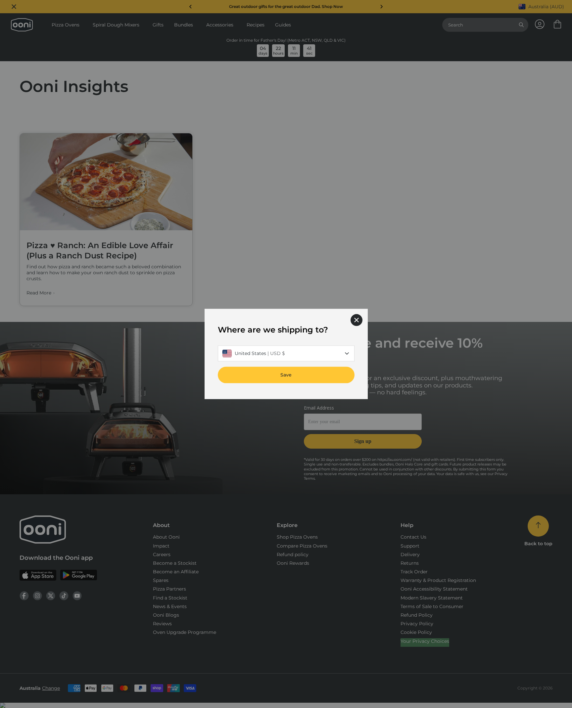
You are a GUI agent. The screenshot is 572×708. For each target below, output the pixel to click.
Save (286, 375)
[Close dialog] (356, 320)
